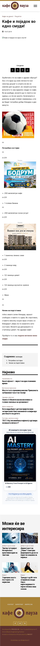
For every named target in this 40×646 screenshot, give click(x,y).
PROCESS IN (16, 629)
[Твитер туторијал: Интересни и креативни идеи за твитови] (11, 538)
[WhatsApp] (27, 70)
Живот (4, 575)
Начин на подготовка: (17, 363)
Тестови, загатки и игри (10, 418)
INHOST (29, 634)
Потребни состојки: (15, 360)
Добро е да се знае (8, 546)
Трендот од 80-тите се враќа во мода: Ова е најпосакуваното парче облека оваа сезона (29, 583)
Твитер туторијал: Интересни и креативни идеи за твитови (9, 551)
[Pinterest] (22, 70)
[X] (17, 70)
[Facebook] (13, 70)
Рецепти (18, 16)
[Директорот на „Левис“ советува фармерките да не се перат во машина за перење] (29, 538)
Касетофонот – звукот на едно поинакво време (19, 382)
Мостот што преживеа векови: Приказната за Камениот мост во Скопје (20, 391)
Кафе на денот (8, 16)
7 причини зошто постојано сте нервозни (9, 579)
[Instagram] (20, 623)
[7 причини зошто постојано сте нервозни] (11, 567)
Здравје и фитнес (8, 397)
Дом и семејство (7, 406)
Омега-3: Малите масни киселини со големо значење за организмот (17, 401)
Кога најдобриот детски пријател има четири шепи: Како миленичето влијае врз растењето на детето (19, 411)
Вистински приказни (9, 388)
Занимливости (7, 379)
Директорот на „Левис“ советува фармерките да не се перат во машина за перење (29, 552)
